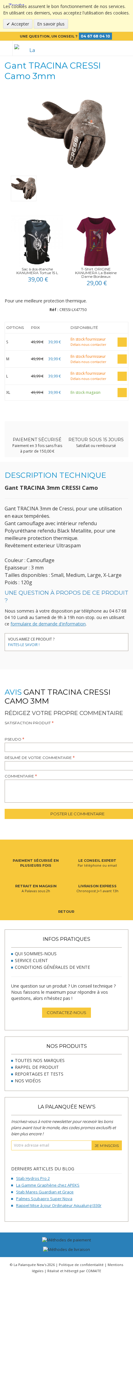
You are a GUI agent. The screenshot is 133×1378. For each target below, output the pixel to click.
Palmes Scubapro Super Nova (44, 1198)
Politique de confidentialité (81, 1264)
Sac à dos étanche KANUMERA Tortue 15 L (37, 271)
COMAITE (93, 1270)
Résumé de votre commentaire (38, 757)
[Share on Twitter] (72, 640)
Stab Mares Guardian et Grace (45, 1192)
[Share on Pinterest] (81, 640)
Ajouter (122, 342)
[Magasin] (106, 48)
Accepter (19, 24)
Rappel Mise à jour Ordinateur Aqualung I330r (58, 1205)
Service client (31, 960)
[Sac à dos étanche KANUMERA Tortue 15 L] (37, 241)
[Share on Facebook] (62, 640)
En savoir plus (51, 24)
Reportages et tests (39, 1074)
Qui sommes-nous (36, 954)
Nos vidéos (28, 1081)
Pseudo (13, 739)
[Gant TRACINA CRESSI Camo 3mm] (23, 188)
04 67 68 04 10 (95, 36)
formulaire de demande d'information (48, 624)
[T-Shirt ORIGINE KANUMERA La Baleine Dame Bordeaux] (96, 241)
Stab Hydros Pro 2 (33, 1178)
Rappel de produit (37, 1067)
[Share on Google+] (90, 640)
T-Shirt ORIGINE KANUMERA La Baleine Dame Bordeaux (96, 273)
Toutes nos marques (40, 1060)
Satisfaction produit (28, 723)
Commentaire (19, 776)
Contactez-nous (66, 1012)
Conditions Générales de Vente (52, 967)
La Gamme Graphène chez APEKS (47, 1185)
